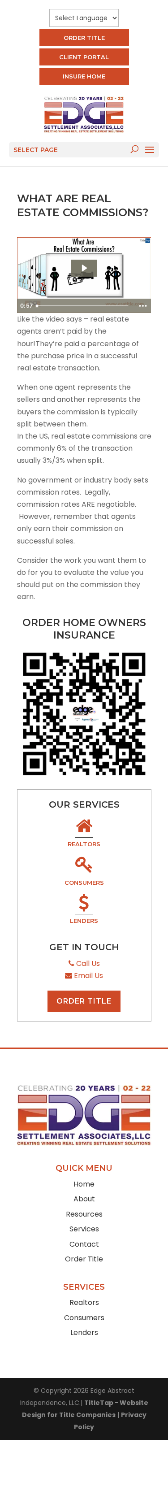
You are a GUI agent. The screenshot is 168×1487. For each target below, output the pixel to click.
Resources (84, 1214)
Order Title (84, 37)
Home (84, 1184)
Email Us (87, 975)
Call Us (87, 963)
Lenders (84, 920)
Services (84, 1229)
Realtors (84, 844)
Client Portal (84, 57)
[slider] (83, 306)
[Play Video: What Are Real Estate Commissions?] (84, 268)
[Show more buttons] (142, 306)
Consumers (84, 882)
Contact (84, 1244)
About (84, 1199)
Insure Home (84, 76)
